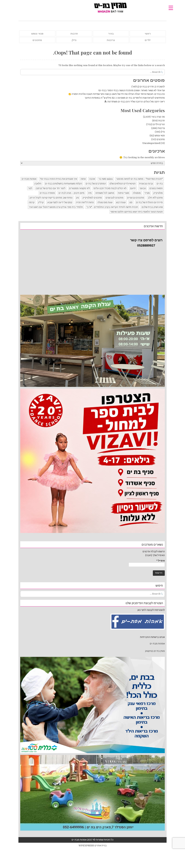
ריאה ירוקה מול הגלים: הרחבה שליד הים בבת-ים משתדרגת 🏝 (134, 101)
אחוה (83, 179)
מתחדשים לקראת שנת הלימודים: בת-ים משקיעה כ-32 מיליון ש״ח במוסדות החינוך (125, 97)
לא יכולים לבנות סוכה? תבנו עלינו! (110, 188)
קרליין (41, 202)
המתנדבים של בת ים (96, 183)
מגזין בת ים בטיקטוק (155, 651)
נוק (77, 197)
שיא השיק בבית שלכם (152, 207)
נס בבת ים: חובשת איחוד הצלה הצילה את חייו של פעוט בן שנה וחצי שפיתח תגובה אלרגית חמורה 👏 (116, 94)
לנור (30, 188)
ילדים (148, 40)
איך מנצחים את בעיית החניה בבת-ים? (58, 179)
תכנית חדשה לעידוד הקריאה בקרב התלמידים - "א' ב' (112, 207)
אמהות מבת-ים (157, 643)
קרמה (32, 202)
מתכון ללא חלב (155, 197)
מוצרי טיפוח (123, 193)
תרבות (74, 33)
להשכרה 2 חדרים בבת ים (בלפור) (148, 86)
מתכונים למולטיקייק (92, 197)
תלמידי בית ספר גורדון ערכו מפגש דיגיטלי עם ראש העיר (56, 207)
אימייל (160, 560)
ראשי (148, 33)
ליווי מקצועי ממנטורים (79, 188)
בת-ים (160, 183)
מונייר (147, 193)
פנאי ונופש (37, 33)
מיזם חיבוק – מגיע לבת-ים (71, 193)
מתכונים (37, 40)
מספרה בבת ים (47, 193)
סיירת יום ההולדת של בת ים (149, 202)
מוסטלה (137, 193)
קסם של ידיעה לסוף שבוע (59, 202)
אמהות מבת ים (29, 179)
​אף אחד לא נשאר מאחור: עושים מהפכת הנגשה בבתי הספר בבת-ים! (131, 90)
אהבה (92, 179)
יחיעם (133, 188)
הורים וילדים (159, 124)
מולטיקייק (158, 193)
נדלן (74, 40)
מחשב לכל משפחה (104, 193)
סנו (130, 202)
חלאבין (38, 183)
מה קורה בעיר (158, 116)
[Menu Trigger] (171, 8)
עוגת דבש (121, 202)
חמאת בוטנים (156, 188)
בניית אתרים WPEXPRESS (93, 845)
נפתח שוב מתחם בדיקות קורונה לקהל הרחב (50, 197)
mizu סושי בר (106, 179)
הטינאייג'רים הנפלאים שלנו (122, 183)
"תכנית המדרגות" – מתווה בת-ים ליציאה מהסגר (139, 179)
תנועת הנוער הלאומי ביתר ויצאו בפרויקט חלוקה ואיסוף (137, 211)
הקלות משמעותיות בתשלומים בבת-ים (63, 183)
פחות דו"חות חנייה (85, 202)
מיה (90, 193)
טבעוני (142, 188)
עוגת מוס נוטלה (105, 202)
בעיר (111, 33)
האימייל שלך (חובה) (155, 555)
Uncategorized (151, 143)
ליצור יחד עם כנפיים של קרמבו (50, 188)
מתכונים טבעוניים (135, 197)
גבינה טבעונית (146, 183)
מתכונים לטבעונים (114, 197)
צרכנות (111, 40)
